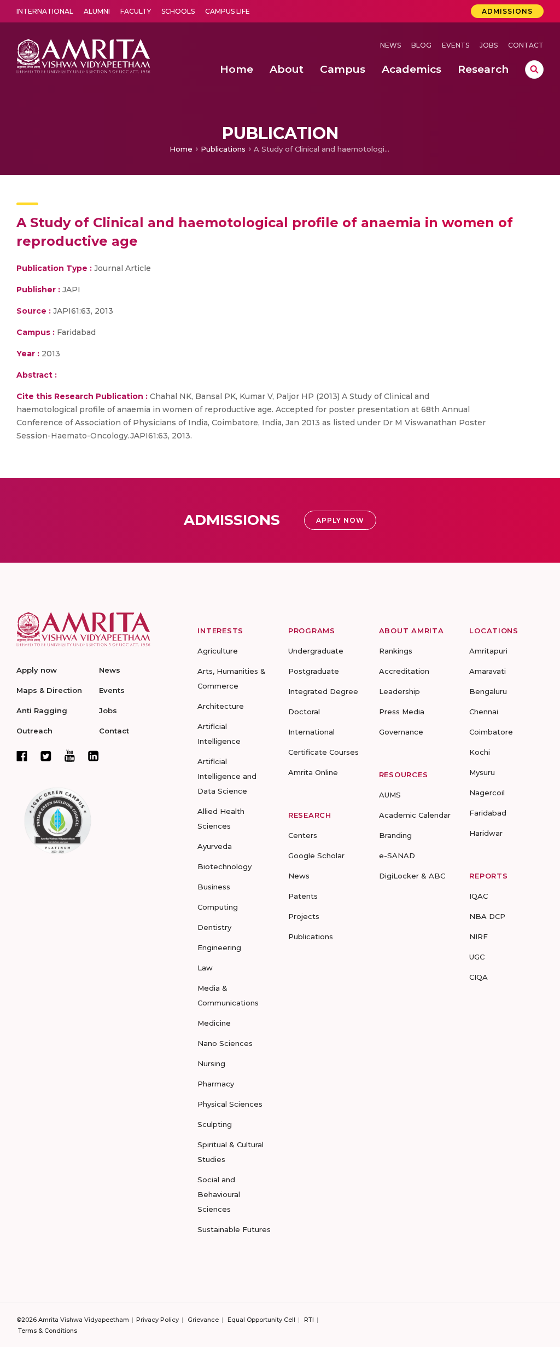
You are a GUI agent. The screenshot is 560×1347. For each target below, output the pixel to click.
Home (181, 148)
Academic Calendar (415, 815)
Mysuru (482, 772)
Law (205, 967)
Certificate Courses (323, 752)
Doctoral (304, 711)
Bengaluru (488, 691)
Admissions (507, 11)
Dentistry (214, 927)
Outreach (34, 730)
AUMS (390, 794)
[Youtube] (70, 755)
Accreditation (404, 671)
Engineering (219, 947)
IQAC (478, 896)
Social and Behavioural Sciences (218, 1194)
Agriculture (217, 650)
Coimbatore (491, 731)
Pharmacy (215, 1083)
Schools (178, 11)
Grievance (203, 1319)
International (44, 11)
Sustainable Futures (234, 1229)
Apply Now (340, 520)
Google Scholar (316, 855)
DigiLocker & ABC (412, 875)
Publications (223, 148)
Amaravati (487, 671)
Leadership (399, 691)
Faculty (135, 11)
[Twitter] (45, 755)
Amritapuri (488, 650)
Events (455, 45)
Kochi (479, 752)
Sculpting (214, 1124)
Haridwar (486, 833)
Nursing (211, 1063)
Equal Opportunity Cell (261, 1319)
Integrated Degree (323, 691)
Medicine (214, 1023)
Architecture (220, 706)
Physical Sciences (229, 1104)
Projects (303, 916)
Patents (303, 896)
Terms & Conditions (47, 1330)
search (534, 69)
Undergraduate (315, 650)
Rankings (395, 650)
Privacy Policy (157, 1319)
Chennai (483, 711)
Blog (421, 45)
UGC (477, 956)
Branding (395, 835)
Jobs (489, 45)
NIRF (478, 936)
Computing (217, 907)
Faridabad (487, 812)
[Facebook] (21, 755)
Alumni (97, 11)
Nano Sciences (225, 1043)
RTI (309, 1319)
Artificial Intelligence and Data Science (226, 776)
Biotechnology (224, 866)
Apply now (36, 670)
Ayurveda (214, 846)
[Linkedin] (93, 755)
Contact (526, 45)
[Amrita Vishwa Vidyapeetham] (83, 55)
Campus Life (227, 11)
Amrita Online (313, 772)
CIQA (478, 977)
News (390, 45)
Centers (302, 835)
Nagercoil (487, 792)
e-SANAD (397, 855)
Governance (401, 731)
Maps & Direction (49, 690)
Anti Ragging (41, 710)
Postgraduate (313, 671)
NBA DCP (487, 916)
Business (213, 886)
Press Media (401, 711)
